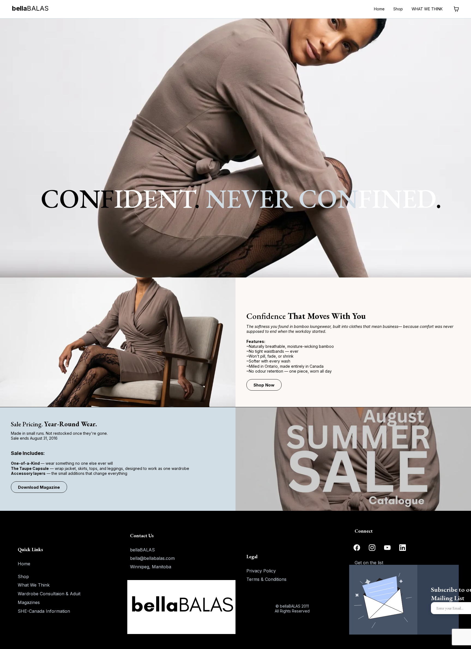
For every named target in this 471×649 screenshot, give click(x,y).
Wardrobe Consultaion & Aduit (49, 593)
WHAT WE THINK (427, 9)
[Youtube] (387, 547)
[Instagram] (372, 547)
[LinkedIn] (402, 547)
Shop (398, 9)
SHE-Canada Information (44, 611)
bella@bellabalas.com (152, 558)
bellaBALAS (142, 550)
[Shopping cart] (456, 9)
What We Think (34, 585)
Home (379, 9)
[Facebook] (356, 547)
